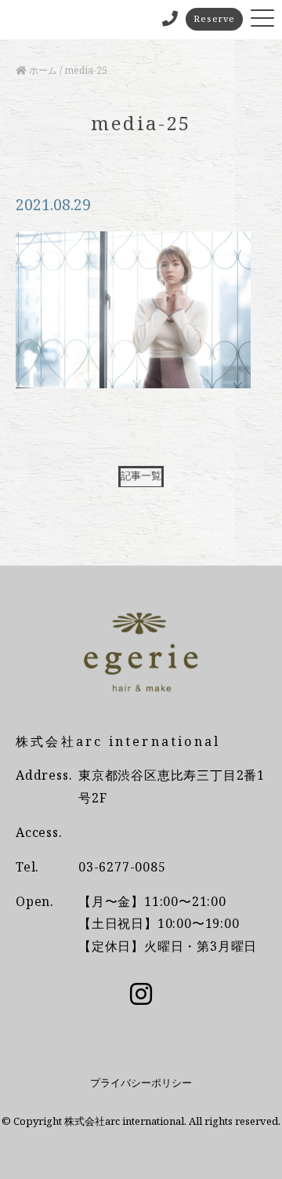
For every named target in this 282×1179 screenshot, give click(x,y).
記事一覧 (141, 475)
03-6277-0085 (122, 866)
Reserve (214, 18)
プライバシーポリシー (141, 1082)
